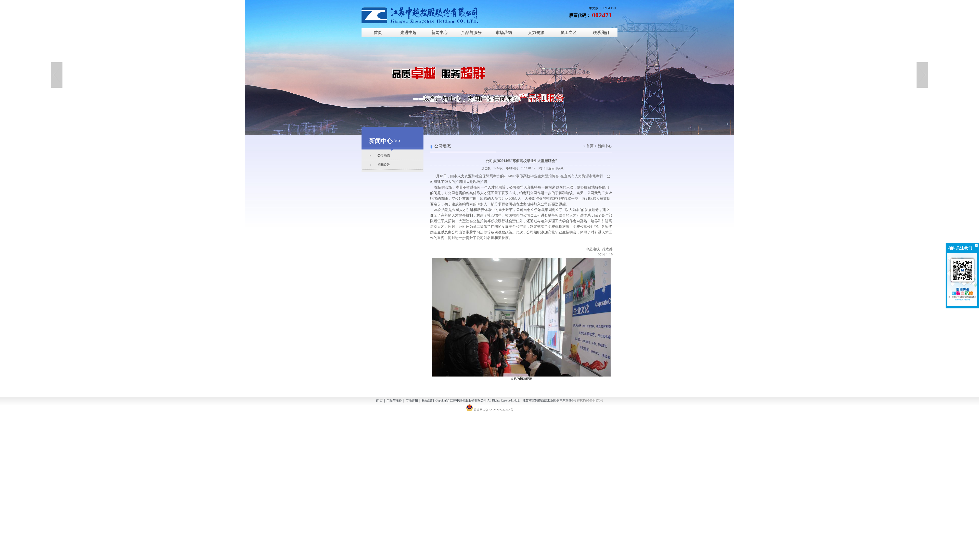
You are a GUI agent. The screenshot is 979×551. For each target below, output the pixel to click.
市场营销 (504, 32)
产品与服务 (471, 32)
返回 (551, 168)
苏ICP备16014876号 (590, 400)
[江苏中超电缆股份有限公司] (423, 15)
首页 (378, 32)
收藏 (560, 168)
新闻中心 (439, 32)
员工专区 (568, 32)
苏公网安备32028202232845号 (493, 410)
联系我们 (601, 32)
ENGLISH (609, 8)
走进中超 (408, 32)
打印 (542, 168)
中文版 (593, 8)
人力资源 (536, 32)
